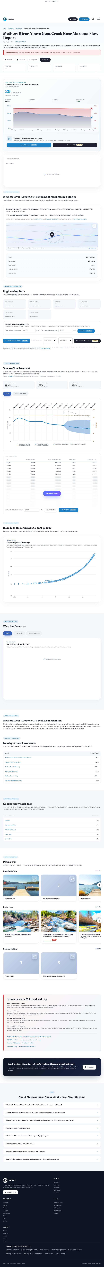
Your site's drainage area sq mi (22, 330)
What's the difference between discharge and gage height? (27, 1136)
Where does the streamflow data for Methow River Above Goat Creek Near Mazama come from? (40, 1120)
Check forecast (50, 509)
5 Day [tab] (7, 393)
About (4, 1230)
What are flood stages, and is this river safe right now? (25, 1151)
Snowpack (56, 1182)
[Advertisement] (52, 8)
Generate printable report (86, 340)
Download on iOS (11, 1192)
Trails (4, 1218)
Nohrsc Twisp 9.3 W (10, 825)
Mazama (7, 820)
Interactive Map (58, 1202)
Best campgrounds (29, 1250)
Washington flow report (80, 219)
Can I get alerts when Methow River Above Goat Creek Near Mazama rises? (32, 1159)
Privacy (5, 1238)
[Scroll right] (99, 884)
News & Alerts (57, 1205)
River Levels (57, 1190)
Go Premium (84, 19)
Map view (33, 60)
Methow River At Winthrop (12, 767)
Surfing (5, 1221)
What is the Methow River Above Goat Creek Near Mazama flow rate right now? (34, 1105)
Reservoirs (56, 1187)
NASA (97, 1263)
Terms (4, 1236)
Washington (19, 28)
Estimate (85, 330)
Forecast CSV (68, 509)
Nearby (44, 59)
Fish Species (57, 1208)
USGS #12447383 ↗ (20, 42)
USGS (86, 1263)
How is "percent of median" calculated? (20, 1143)
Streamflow (11, 28)
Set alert (22, 59)
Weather (56, 1213)
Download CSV (74, 145)
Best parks (44, 1250)
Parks (4, 1216)
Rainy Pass (8, 838)
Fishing (5, 1208)
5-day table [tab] (19, 633)
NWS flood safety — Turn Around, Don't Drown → (21, 1046)
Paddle (5, 1205)
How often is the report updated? (18, 1128)
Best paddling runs (14, 1253)
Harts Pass (8, 834)
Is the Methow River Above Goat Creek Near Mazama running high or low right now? (35, 1112)
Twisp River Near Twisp (11, 771)
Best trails (49, 1253)
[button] (34, 879)
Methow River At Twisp (11, 776)
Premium (5, 1233)
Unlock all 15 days (52, 493)
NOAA (89, 1263)
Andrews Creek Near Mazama (13, 780)
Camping (5, 1210)
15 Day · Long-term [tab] (20, 393)
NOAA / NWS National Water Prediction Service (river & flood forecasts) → (29, 1036)
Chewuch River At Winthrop (13, 762)
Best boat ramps (75, 1250)
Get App (74, 19)
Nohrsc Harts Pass (10, 829)
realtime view (38, 219)
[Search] (93, 19)
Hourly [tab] (8, 633)
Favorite (8, 60)
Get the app (89, 1067)
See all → (98, 871)
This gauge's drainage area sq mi (58, 330)
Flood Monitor (58, 1210)
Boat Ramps (6, 1213)
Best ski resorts (12, 1250)
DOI (100, 1263)
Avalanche (56, 1193)
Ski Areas (5, 1202)
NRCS (93, 1263)
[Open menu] (98, 19)
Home (4, 28)
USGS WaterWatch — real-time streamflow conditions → (24, 1039)
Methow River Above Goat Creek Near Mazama (18, 757)
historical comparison (52, 219)
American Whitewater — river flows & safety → (21, 1043)
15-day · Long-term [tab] (34, 633)
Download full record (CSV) (16, 340)
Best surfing (60, 1253)
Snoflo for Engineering (45, 348)
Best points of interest (33, 1253)
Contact (5, 1241)
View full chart (28, 145)
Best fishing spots (58, 1250)
